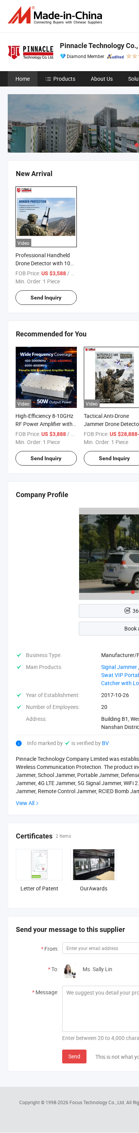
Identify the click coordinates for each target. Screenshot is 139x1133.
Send (74, 1056)
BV (105, 743)
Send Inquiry (46, 297)
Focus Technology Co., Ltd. (98, 1102)
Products (64, 78)
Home (22, 78)
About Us (102, 78)
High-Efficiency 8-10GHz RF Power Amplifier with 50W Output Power (44, 424)
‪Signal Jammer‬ (119, 666)
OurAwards (93, 888)
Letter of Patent (39, 888)
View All (25, 803)
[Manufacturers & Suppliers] (56, 15)
